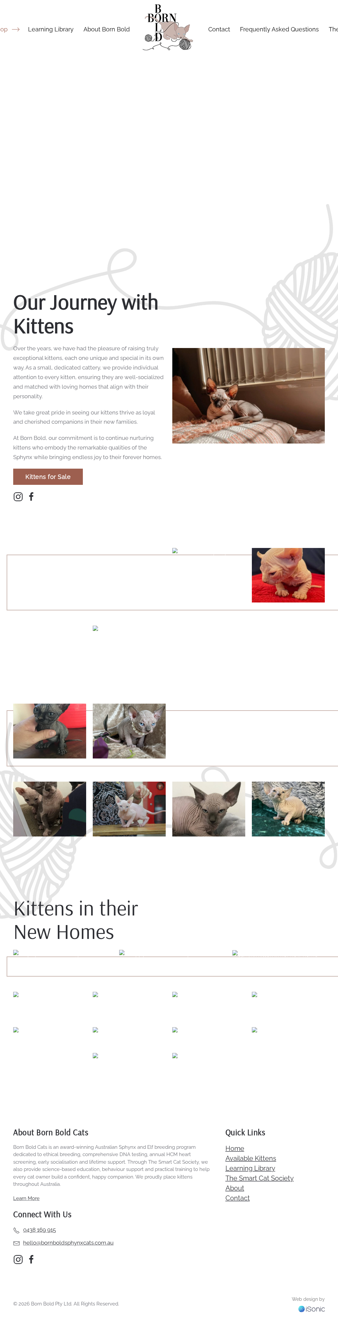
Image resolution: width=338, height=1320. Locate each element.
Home (234, 1148)
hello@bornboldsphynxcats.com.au (68, 1242)
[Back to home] (169, 29)
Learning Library (51, 29)
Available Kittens (250, 1158)
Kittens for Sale (48, 476)
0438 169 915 (39, 1229)
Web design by (308, 1299)
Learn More (26, 1198)
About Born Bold (107, 29)
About (234, 1188)
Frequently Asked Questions (279, 29)
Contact (219, 29)
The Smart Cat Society (259, 1178)
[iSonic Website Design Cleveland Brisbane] (311, 1308)
